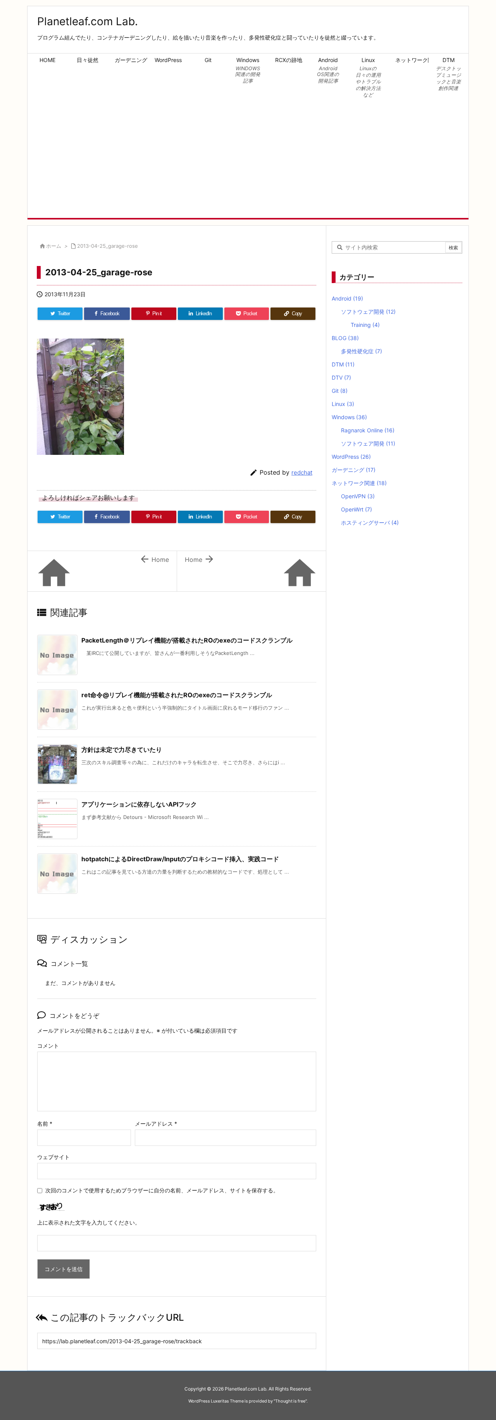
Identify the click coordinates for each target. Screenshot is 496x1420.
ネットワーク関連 (359, 483)
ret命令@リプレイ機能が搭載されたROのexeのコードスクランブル (176, 695)
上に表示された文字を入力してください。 (88, 1222)
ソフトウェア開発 (368, 311)
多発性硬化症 (361, 351)
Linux (343, 404)
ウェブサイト (53, 1157)
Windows (349, 417)
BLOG (345, 338)
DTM (343, 364)
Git (340, 390)
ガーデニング (353, 469)
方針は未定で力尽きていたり (121, 749)
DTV (341, 377)
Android (347, 298)
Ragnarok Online (367, 430)
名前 (44, 1123)
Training (365, 324)
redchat (301, 472)
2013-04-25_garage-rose (107, 246)
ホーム (53, 246)
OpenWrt (356, 509)
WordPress (351, 456)
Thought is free (290, 1401)
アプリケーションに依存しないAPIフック (139, 804)
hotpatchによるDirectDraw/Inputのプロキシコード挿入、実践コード (180, 859)
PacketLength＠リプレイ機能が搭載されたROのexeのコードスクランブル (187, 640)
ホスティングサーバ (370, 522)
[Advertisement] (248, 159)
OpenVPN (358, 496)
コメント (48, 1045)
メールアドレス (156, 1123)
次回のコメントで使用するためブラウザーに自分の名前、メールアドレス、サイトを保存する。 (162, 1190)
